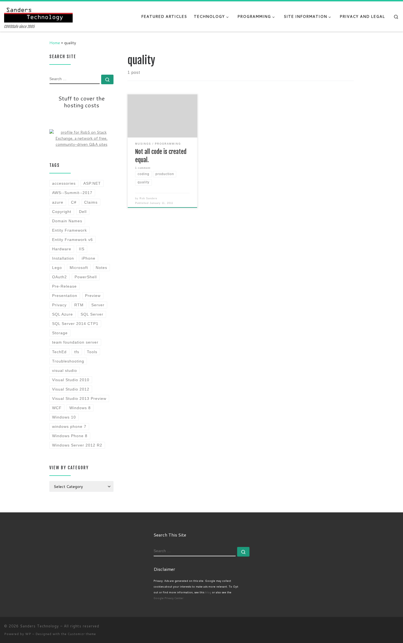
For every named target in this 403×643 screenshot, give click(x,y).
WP (28, 634)
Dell (83, 211)
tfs (76, 352)
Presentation (64, 295)
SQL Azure (62, 314)
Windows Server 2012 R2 (77, 445)
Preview (93, 295)
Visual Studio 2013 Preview (79, 398)
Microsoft (79, 267)
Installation (63, 258)
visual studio (64, 370)
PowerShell (86, 277)
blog (208, 592)
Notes (101, 267)
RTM (79, 305)
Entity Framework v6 (72, 239)
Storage (60, 333)
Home (54, 43)
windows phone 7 (69, 426)
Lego (57, 267)
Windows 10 (64, 417)
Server (97, 305)
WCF (57, 408)
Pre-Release (64, 286)
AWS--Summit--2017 (72, 192)
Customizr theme (82, 634)
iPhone (88, 258)
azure (57, 202)
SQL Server (92, 314)
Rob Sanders (148, 198)
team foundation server (75, 342)
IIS (81, 249)
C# (73, 202)
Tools (92, 352)
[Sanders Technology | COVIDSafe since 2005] (38, 13)
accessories (64, 183)
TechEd (59, 352)
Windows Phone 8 (69, 436)
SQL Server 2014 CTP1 (75, 323)
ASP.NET (92, 183)
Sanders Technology (39, 626)
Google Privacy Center (168, 598)
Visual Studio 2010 (70, 380)
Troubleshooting (68, 361)
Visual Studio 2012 (70, 389)
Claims (91, 202)
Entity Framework (69, 230)
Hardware (61, 249)
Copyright (61, 211)
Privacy (59, 305)
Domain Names (67, 221)
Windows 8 (80, 408)
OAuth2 (59, 277)
